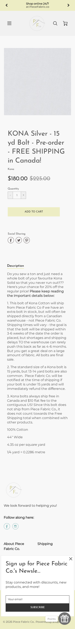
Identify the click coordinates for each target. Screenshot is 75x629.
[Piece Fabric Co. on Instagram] (15, 528)
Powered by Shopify (49, 621)
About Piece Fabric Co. (14, 546)
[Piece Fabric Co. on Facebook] (7, 528)
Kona (11, 169)
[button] (34, 211)
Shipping (45, 544)
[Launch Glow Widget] (64, 618)
